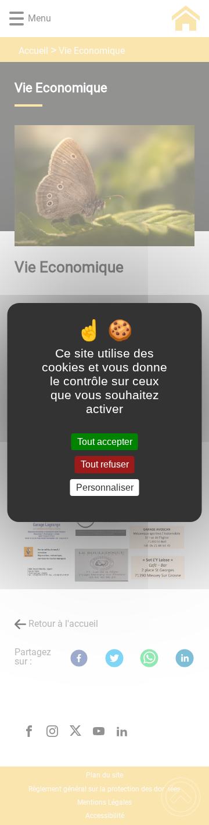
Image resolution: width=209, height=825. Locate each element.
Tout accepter (104, 442)
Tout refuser (105, 465)
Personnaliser (105, 487)
